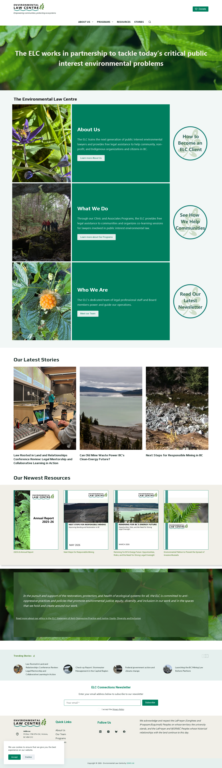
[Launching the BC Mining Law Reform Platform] (167, 669)
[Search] (150, 22)
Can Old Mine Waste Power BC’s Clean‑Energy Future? (102, 457)
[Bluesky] (116, 731)
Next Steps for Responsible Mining (79, 552)
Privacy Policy (118, 709)
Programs (103, 21)
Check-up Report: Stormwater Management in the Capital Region (92, 669)
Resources (123, 21)
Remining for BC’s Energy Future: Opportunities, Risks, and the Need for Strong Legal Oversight (134, 553)
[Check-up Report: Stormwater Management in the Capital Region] (67, 669)
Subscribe (150, 702)
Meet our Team (87, 313)
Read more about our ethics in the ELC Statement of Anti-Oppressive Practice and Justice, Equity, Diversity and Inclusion (78, 618)
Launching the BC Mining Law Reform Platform (189, 669)
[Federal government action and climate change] (117, 669)
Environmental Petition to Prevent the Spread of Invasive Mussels (184, 553)
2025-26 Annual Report (23, 552)
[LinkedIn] (100, 731)
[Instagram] (108, 731)
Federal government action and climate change (140, 669)
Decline (28, 757)
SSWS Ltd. (131, 763)
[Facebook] (124, 731)
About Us (84, 21)
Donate (202, 9)
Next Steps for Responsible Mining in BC (174, 455)
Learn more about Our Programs (96, 237)
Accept (14, 757)
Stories (139, 21)
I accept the (113, 709)
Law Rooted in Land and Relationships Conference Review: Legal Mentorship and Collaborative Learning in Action (43, 459)
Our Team (61, 734)
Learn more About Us (91, 158)
